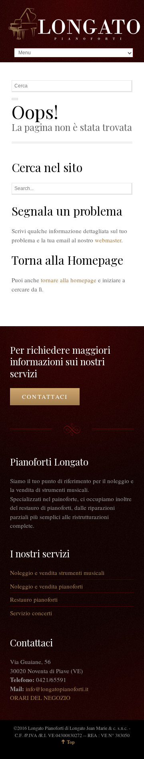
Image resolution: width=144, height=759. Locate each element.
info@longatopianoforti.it (57, 689)
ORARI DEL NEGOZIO (40, 698)
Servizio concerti (31, 613)
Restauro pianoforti (34, 599)
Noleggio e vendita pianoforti (46, 586)
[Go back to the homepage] (74, 24)
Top (71, 742)
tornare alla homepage (68, 280)
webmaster (108, 240)
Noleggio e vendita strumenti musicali (57, 573)
